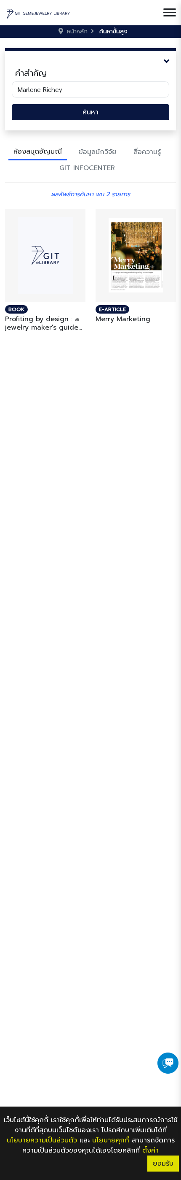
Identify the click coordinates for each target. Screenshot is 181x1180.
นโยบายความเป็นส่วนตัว (42, 1140)
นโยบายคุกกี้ (110, 1140)
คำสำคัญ (31, 73)
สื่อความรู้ (147, 152)
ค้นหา (90, 112)
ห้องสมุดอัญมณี (37, 151)
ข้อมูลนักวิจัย (98, 152)
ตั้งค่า (150, 1150)
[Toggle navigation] (169, 13)
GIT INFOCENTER (87, 168)
